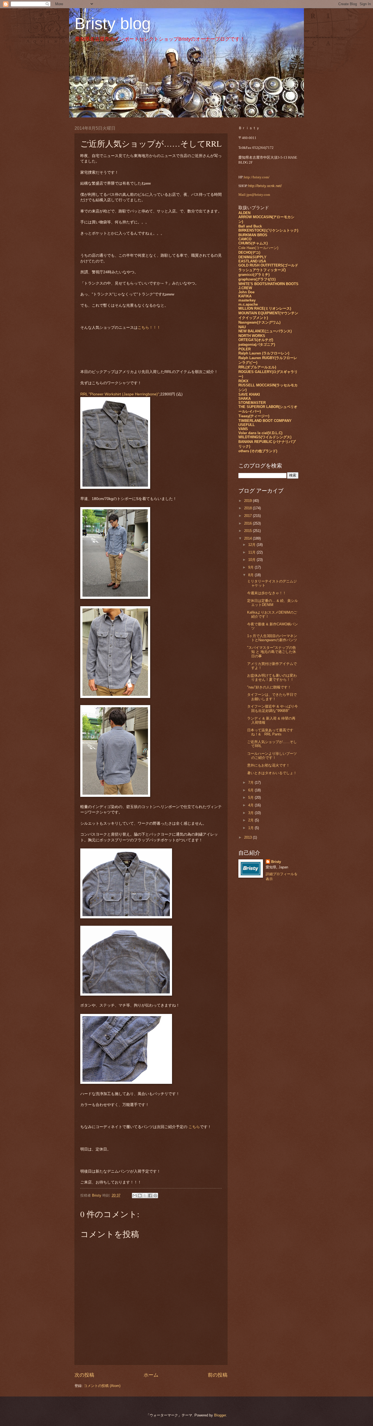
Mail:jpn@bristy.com (254, 195)
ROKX (243, 381)
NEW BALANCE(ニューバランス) (265, 331)
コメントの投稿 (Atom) (102, 1386)
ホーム (151, 1375)
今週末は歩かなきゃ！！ (266, 593)
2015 (248, 531)
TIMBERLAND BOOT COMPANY (265, 421)
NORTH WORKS (251, 336)
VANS (243, 429)
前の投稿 (217, 1375)
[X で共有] (145, 1195)
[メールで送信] (134, 1195)
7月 (251, 782)
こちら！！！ (149, 328)
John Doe (246, 292)
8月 (251, 575)
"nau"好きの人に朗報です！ (269, 687)
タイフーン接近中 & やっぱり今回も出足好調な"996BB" (272, 708)
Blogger (220, 1415)
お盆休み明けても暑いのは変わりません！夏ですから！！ (272, 677)
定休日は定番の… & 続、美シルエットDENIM (272, 603)
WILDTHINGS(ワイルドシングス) (264, 437)
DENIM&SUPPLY (252, 257)
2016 (248, 523)
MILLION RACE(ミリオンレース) (264, 308)
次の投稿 (84, 1375)
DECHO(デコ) (249, 252)
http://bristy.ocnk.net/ (265, 186)
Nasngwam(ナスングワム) (259, 322)
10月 (252, 560)
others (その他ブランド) (257, 451)
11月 (252, 552)
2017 (248, 516)
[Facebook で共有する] (150, 1195)
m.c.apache (248, 304)
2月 (251, 820)
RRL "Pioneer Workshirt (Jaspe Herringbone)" (119, 394)
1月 (251, 828)
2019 (248, 501)
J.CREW (245, 288)
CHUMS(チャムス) (253, 243)
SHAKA (244, 399)
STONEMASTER (252, 403)
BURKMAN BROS (252, 235)
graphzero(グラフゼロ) (257, 279)
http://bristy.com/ (257, 177)
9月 (251, 567)
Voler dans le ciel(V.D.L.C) (260, 433)
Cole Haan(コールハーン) (258, 248)
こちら (193, 1127)
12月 (252, 545)
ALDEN (244, 213)
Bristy (276, 862)
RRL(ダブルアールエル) (257, 367)
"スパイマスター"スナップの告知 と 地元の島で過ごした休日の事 (271, 652)
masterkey (247, 300)
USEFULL (246, 425)
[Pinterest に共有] (155, 1195)
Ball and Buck (250, 226)
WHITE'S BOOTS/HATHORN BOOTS (268, 284)
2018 (248, 508)
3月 (251, 813)
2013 (248, 837)
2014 (248, 538)
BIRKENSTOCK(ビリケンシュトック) (268, 230)
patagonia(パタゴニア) (256, 344)
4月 (251, 805)
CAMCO (244, 239)
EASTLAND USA (252, 261)
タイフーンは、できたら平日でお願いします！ (272, 697)
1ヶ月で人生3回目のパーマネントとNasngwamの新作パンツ (272, 638)
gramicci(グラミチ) (254, 275)
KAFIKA (244, 296)
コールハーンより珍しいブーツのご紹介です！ (272, 756)
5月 (251, 797)
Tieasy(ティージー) (253, 416)
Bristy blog (113, 23)
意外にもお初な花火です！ (268, 765)
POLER (244, 349)
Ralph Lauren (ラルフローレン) (263, 353)
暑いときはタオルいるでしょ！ (272, 773)
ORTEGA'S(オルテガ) (255, 340)
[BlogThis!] (140, 1195)
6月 (251, 790)
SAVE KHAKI (249, 394)
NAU (242, 327)
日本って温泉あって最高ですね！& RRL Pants (270, 732)
